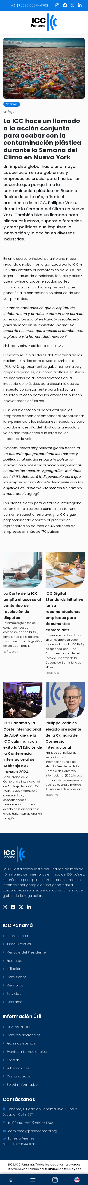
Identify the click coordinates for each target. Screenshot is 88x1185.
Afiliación (13, 969)
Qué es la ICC (17, 1027)
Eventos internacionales (26, 1051)
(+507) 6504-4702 (32, 5)
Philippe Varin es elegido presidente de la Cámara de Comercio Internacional (63, 735)
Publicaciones (17, 1068)
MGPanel (52, 1169)
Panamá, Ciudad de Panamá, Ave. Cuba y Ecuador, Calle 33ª (40, 1112)
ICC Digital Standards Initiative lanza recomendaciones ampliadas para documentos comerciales (64, 612)
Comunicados (17, 1076)
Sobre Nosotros (18, 936)
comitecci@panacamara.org (32, 1131)
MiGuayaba (72, 1169)
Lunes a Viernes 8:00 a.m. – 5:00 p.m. (19, 1141)
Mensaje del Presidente (25, 952)
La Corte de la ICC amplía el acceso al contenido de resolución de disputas (22, 606)
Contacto (13, 1002)
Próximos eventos (20, 1043)
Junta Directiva (18, 944)
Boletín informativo (21, 1084)
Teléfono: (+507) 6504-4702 (30, 1122)
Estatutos (13, 960)
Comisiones (16, 977)
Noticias (12, 1060)
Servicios (13, 993)
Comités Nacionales (23, 1035)
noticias (12, 104)
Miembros (14, 985)
